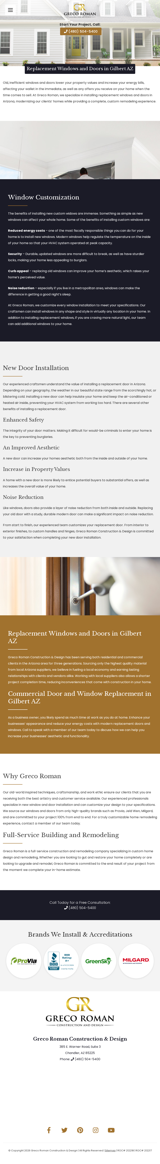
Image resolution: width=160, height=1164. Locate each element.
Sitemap (110, 1150)
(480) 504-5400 (83, 31)
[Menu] (10, 10)
